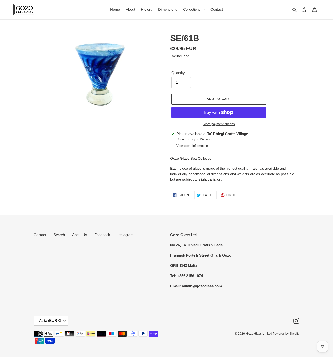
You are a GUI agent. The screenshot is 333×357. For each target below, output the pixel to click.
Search (59, 235)
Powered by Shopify (286, 333)
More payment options (219, 124)
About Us (79, 235)
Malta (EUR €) (49, 320)
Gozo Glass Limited (259, 333)
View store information (192, 146)
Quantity (178, 73)
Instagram (126, 235)
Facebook (102, 235)
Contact (40, 235)
